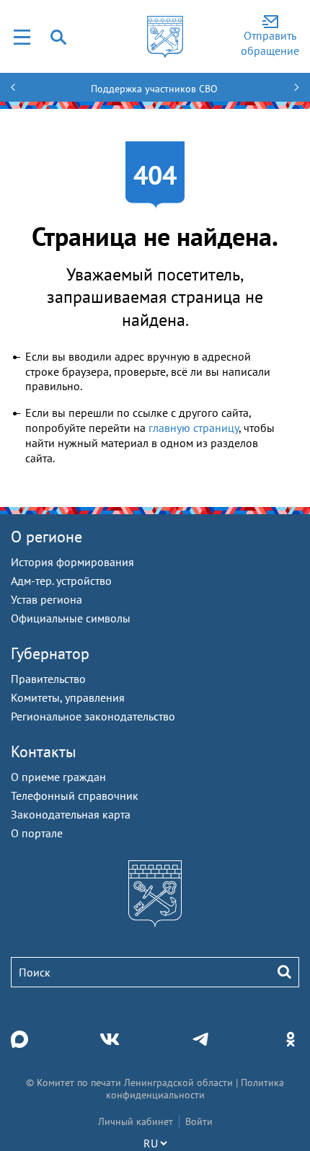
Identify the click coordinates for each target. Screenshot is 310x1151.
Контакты (43, 751)
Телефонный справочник (74, 795)
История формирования (72, 562)
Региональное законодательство (93, 716)
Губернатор (50, 653)
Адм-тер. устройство (61, 580)
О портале (37, 833)
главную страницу (194, 427)
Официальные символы (70, 618)
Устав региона (46, 599)
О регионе (46, 536)
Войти (199, 1121)
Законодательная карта (70, 814)
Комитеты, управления (68, 697)
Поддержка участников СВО (154, 88)
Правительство (48, 678)
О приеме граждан (58, 776)
